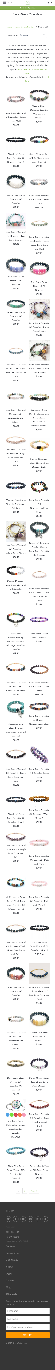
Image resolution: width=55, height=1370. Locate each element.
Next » (34, 1191)
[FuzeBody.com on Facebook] (16, 1219)
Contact (10, 1246)
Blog (8, 1287)
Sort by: (13, 36)
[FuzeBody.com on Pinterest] (31, 1219)
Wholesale (11, 1294)
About (9, 1266)
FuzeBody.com (19, 1343)
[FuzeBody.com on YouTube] (23, 1219)
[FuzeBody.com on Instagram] (38, 1219)
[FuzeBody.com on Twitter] (9, 1219)
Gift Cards (12, 1260)
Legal (9, 1273)
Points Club (12, 1253)
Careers (10, 1280)
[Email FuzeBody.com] (46, 1219)
